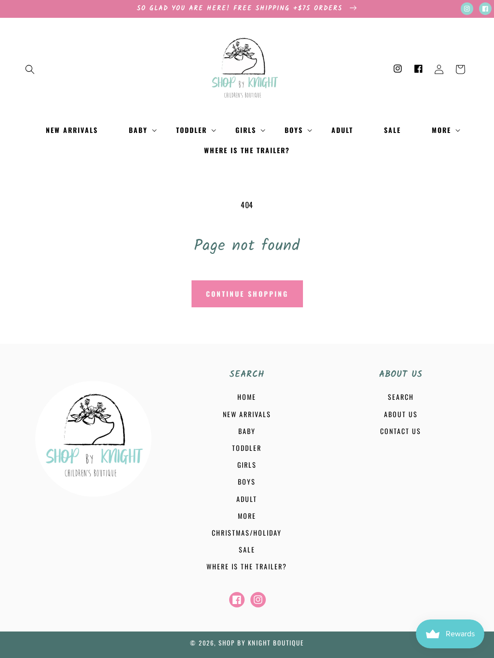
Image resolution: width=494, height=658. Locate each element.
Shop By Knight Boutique (261, 642)
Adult (246, 499)
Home (246, 397)
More (247, 516)
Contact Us (400, 431)
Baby (247, 431)
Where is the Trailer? (246, 566)
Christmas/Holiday (247, 532)
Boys (247, 481)
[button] (30, 69)
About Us (401, 414)
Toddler (246, 448)
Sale (247, 549)
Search (401, 397)
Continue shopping (247, 294)
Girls (247, 465)
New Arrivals (247, 414)
